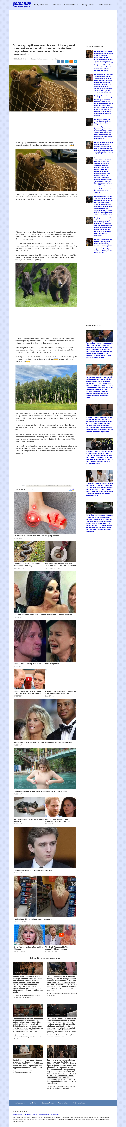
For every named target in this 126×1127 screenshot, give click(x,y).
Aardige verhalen (88, 5)
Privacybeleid (17, 1115)
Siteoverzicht (54, 1115)
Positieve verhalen (105, 5)
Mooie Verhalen (50, 486)
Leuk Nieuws (56, 5)
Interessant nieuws (35, 486)
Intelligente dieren (41, 5)
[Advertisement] (63, 25)
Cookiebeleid (27, 1115)
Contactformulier (43, 1115)
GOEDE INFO (22, 4)
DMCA (35, 1115)
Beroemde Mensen (71, 5)
